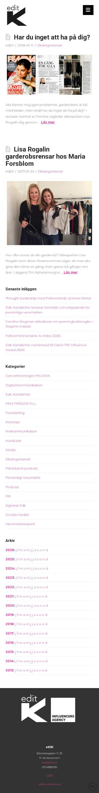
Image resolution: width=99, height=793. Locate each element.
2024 (10, 568)
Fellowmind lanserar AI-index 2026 (33, 336)
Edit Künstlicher (18, 394)
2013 (9, 670)
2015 (9, 652)
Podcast (12, 487)
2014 (10, 661)
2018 (10, 624)
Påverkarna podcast (22, 468)
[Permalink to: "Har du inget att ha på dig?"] (49, 75)
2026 (10, 550)
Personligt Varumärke (23, 477)
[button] (88, 10)
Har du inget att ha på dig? (52, 37)
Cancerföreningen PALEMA (28, 376)
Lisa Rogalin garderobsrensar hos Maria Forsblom (45, 156)
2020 (10, 605)
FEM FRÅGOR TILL (21, 403)
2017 (10, 633)
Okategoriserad (49, 45)
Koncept (13, 422)
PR (8, 496)
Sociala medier (17, 515)
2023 (10, 578)
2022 (10, 587)
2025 (10, 559)
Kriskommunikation (21, 431)
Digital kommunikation (24, 385)
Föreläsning (15, 413)
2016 (10, 643)
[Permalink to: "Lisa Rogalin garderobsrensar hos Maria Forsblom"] (49, 213)
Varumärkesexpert (20, 524)
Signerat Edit (16, 505)
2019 (10, 615)
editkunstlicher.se (50, 784)
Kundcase (13, 441)
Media (10, 450)
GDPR (49, 775)
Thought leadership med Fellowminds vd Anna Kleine (48, 298)
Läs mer (48, 122)
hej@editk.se (49, 762)
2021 (9, 596)
